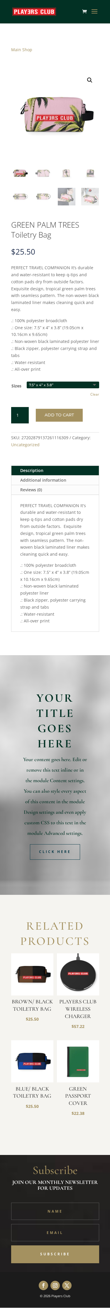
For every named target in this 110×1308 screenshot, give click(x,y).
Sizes (16, 386)
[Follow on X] (67, 1285)
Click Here (55, 851)
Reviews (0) (31, 489)
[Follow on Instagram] (55, 1285)
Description (31, 470)
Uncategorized (25, 444)
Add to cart (59, 415)
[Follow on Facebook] (43, 1285)
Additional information (43, 480)
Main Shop (21, 49)
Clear (94, 394)
